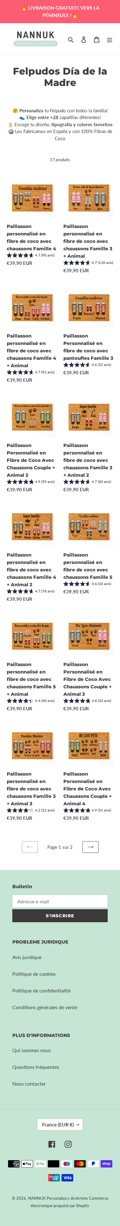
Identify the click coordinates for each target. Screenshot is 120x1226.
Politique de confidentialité (41, 990)
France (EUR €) (58, 1124)
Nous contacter (29, 1083)
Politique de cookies (34, 974)
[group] (30, 256)
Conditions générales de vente (44, 1007)
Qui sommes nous (31, 1050)
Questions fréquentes (35, 1067)
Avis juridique (27, 957)
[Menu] (109, 39)
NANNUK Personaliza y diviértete (58, 1198)
